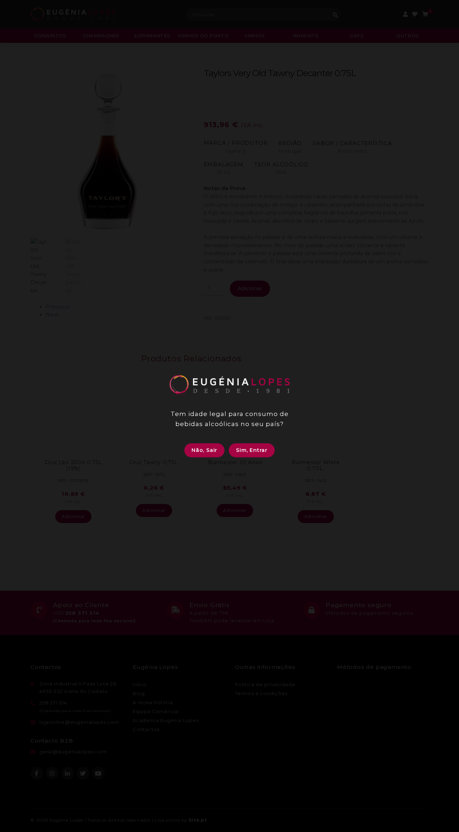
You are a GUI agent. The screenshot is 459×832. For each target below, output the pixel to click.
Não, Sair (204, 450)
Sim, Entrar (252, 450)
